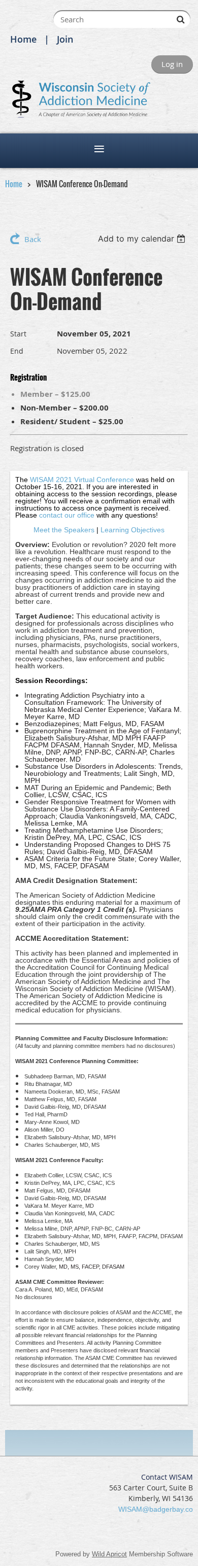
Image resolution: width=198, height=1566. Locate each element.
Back (32, 239)
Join (65, 39)
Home (23, 39)
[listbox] (143, 238)
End (16, 351)
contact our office (66, 515)
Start (18, 333)
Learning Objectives (132, 530)
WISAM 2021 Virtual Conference (82, 479)
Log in (172, 64)
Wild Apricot (109, 1554)
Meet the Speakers (64, 530)
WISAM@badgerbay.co (155, 1509)
